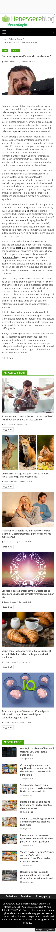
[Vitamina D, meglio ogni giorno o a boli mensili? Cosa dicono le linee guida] (9, 822)
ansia (44, 106)
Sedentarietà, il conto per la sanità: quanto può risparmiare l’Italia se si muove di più (36, 788)
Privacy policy (43, 896)
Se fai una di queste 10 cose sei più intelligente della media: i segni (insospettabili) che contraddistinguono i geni (25, 714)
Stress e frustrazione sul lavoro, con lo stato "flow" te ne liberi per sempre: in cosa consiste (27, 418)
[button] (53, 31)
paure (17, 131)
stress (48, 115)
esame (35, 149)
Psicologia (15, 50)
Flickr (11, 358)
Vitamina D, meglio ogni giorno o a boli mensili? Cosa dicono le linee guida (37, 821)
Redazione (11, 896)
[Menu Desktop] (4, 32)
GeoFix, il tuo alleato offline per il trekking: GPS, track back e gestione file (37, 751)
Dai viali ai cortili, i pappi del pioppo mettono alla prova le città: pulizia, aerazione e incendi (37, 875)
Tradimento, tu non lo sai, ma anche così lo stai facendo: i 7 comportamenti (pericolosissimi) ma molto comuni (26, 533)
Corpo (4, 50)
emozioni (28, 210)
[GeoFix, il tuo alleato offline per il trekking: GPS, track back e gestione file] (9, 752)
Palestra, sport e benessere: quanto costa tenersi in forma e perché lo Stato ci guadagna (36, 838)
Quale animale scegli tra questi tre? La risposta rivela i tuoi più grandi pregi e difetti (25, 475)
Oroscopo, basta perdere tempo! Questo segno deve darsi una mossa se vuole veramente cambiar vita (28, 594)
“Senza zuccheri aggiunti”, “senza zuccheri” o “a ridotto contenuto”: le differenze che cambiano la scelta (37, 857)
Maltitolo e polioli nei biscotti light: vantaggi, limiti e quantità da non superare (36, 805)
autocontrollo (10, 257)
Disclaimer (26, 896)
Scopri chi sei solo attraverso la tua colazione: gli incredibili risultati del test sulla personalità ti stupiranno (26, 654)
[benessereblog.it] (28, 20)
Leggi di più (7, 429)
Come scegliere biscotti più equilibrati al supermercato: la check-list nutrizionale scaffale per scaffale (35, 770)
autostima (19, 247)
